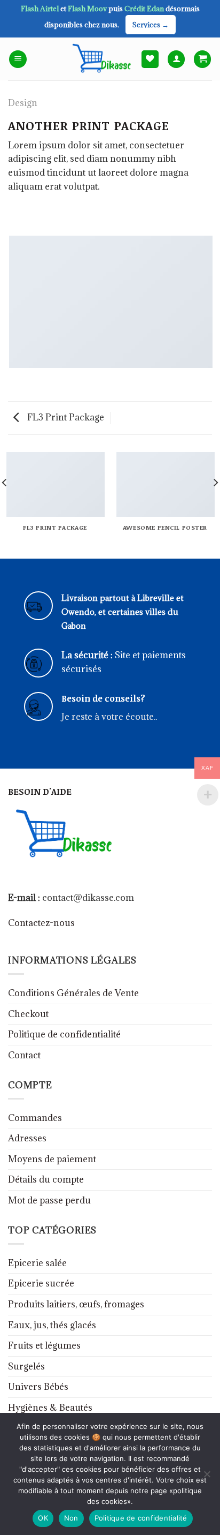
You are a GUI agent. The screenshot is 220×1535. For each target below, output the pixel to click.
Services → (150, 24)
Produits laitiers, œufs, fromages (76, 1304)
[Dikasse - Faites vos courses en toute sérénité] (99, 59)
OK (43, 1518)
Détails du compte (46, 1179)
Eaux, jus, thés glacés (52, 1325)
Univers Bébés (38, 1387)
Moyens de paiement (52, 1159)
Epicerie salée (37, 1263)
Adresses (27, 1138)
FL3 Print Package (64, 417)
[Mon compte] (176, 59)
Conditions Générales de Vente (73, 993)
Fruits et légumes (44, 1345)
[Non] (206, 1477)
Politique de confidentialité (64, 1034)
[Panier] (202, 59)
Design (22, 103)
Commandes (35, 1118)
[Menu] (18, 59)
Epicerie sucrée (41, 1283)
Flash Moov (88, 8)
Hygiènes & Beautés (50, 1407)
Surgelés (26, 1366)
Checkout (28, 1014)
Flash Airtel (40, 8)
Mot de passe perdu (49, 1200)
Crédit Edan (145, 8)
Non (71, 1518)
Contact (24, 1055)
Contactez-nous (41, 923)
